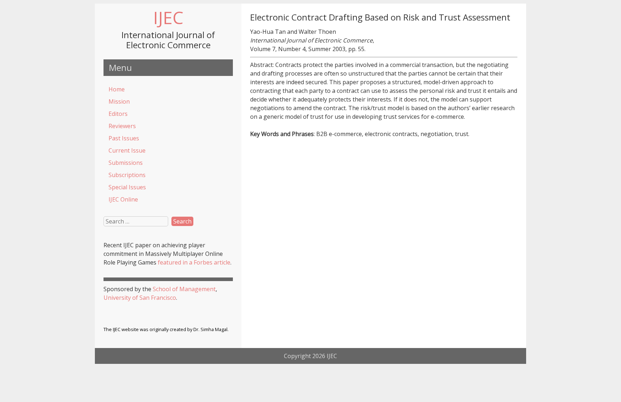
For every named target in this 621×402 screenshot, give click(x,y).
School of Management (184, 289)
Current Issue (127, 150)
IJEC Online (123, 199)
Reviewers (122, 126)
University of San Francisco (140, 298)
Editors (118, 114)
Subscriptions (127, 175)
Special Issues (127, 187)
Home (117, 89)
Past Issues (124, 138)
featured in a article (194, 262)
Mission (119, 101)
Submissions (126, 163)
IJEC (168, 17)
